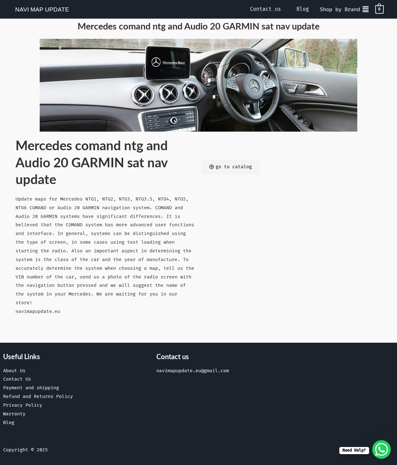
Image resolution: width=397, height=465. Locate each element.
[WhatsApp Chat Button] (381, 449)
